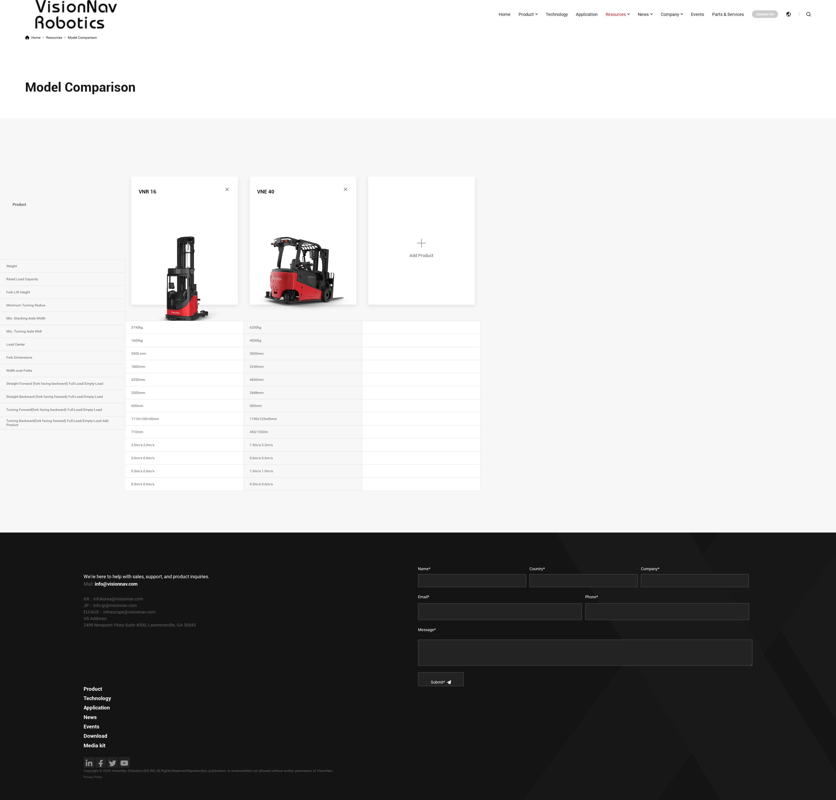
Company (670, 14)
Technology (557, 14)
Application (587, 14)
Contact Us (765, 14)
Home (505, 14)
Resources (616, 14)
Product (526, 14)
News (643, 14)
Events (697, 14)
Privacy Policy (93, 777)
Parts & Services (728, 14)
